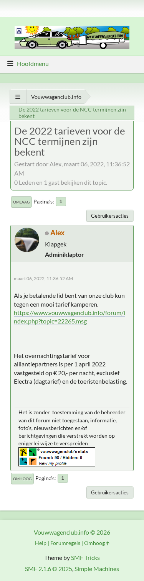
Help (40, 543)
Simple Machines (96, 568)
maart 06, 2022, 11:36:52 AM (43, 278)
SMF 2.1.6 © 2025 (48, 568)
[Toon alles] (17, 97)
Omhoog (22, 478)
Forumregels (65, 543)
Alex (57, 232)
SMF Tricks (85, 557)
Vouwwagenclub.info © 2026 (72, 532)
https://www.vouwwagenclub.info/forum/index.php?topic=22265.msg (69, 317)
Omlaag (21, 202)
